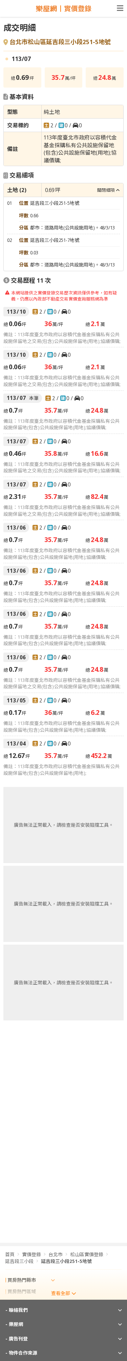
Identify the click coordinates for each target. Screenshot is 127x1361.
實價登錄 (31, 1254)
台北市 (55, 1254)
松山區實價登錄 (86, 1254)
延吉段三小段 (19, 1261)
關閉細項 (106, 190)
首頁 (10, 1254)
